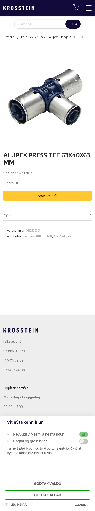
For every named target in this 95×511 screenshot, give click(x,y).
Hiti (22, 37)
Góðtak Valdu (47, 483)
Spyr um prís (47, 196)
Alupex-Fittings (58, 37)
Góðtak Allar (47, 495)
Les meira (19, 504)
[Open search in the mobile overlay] (47, 24)
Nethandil (9, 37)
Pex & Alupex (36, 37)
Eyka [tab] (7, 214)
